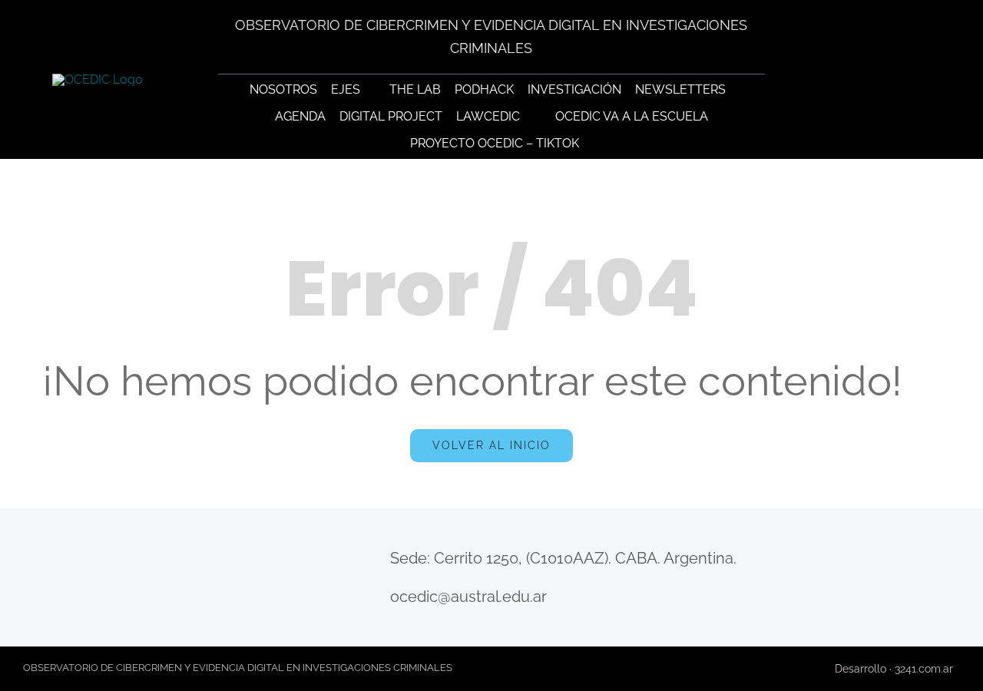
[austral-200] (885, 66)
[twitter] (53, 598)
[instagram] (143, 598)
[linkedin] (173, 598)
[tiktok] (113, 598)
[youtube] (83, 598)
